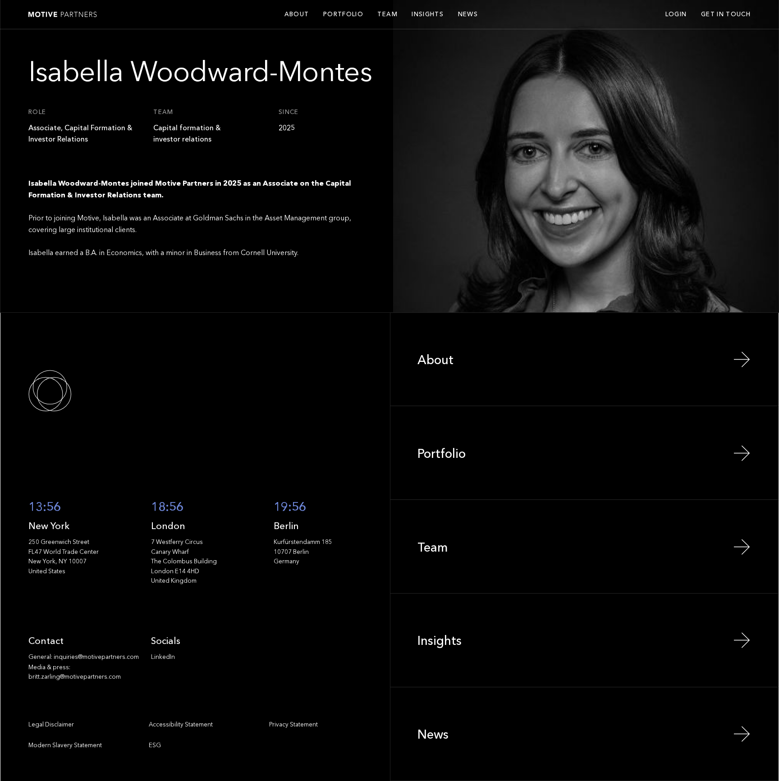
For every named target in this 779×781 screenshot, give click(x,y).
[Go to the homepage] (78, 391)
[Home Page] (62, 14)
